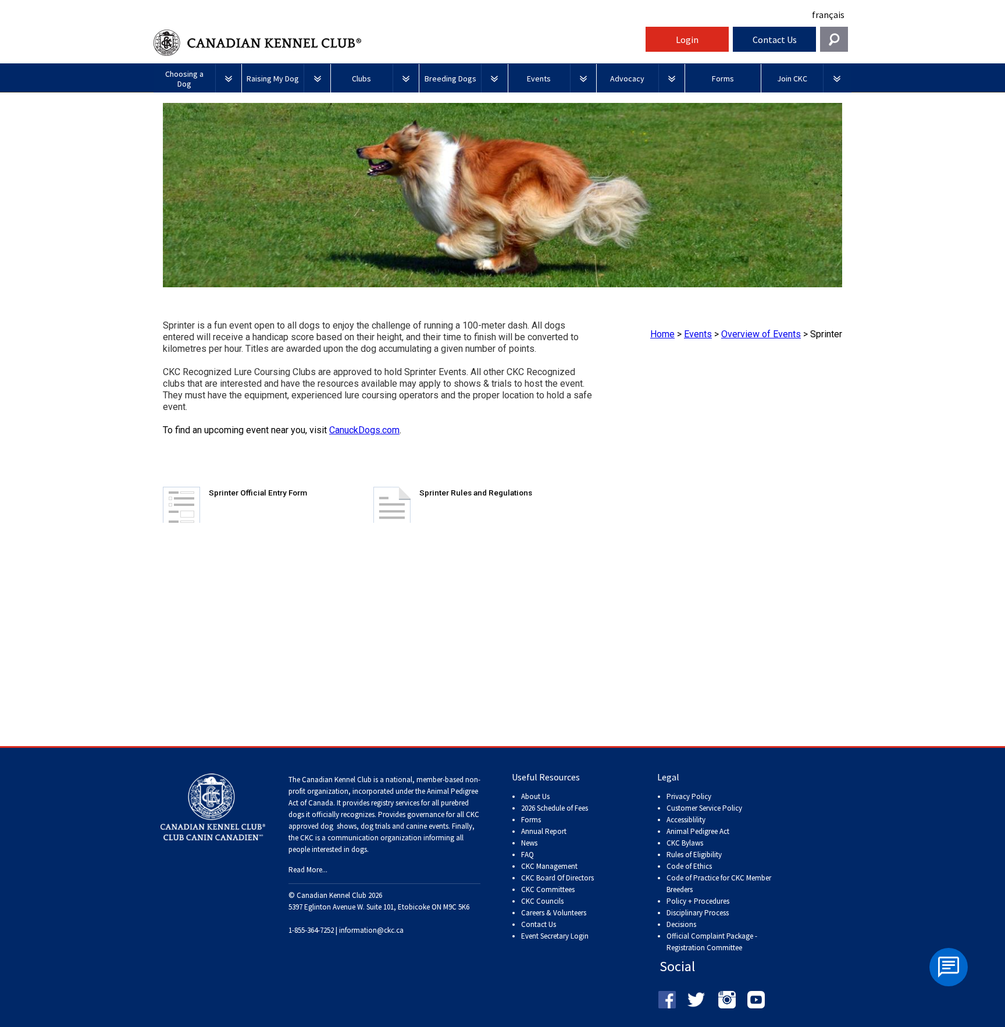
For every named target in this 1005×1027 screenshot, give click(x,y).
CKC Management (549, 866)
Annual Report (543, 831)
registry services (394, 803)
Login (687, 39)
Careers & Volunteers (553, 913)
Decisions (681, 924)
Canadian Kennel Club (398, 42)
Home (662, 334)
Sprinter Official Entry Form (258, 492)
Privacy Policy (689, 796)
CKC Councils (542, 901)
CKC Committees (548, 889)
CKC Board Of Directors (557, 878)
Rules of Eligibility (694, 855)
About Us (535, 796)
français (828, 14)
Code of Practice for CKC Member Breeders (719, 883)
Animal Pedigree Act (698, 831)
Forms (531, 820)
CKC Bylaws (685, 843)
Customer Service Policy (704, 808)
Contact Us (775, 39)
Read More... (307, 870)
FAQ (527, 855)
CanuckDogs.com (364, 430)
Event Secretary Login (555, 936)
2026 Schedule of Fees (554, 808)
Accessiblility (686, 820)
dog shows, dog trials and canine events (384, 826)
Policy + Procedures (698, 901)
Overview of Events (761, 334)
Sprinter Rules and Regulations (475, 492)
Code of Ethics (689, 866)
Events (698, 334)
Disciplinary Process (698, 913)
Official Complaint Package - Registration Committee (712, 936)
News (529, 843)
